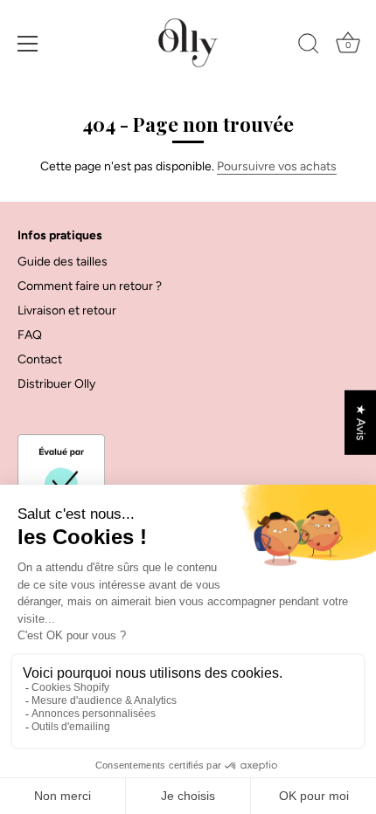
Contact (39, 359)
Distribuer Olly (56, 383)
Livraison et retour (66, 310)
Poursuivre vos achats (277, 166)
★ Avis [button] (360, 422)
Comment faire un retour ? (89, 286)
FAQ (29, 335)
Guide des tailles (62, 261)
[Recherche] (308, 46)
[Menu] (28, 43)
